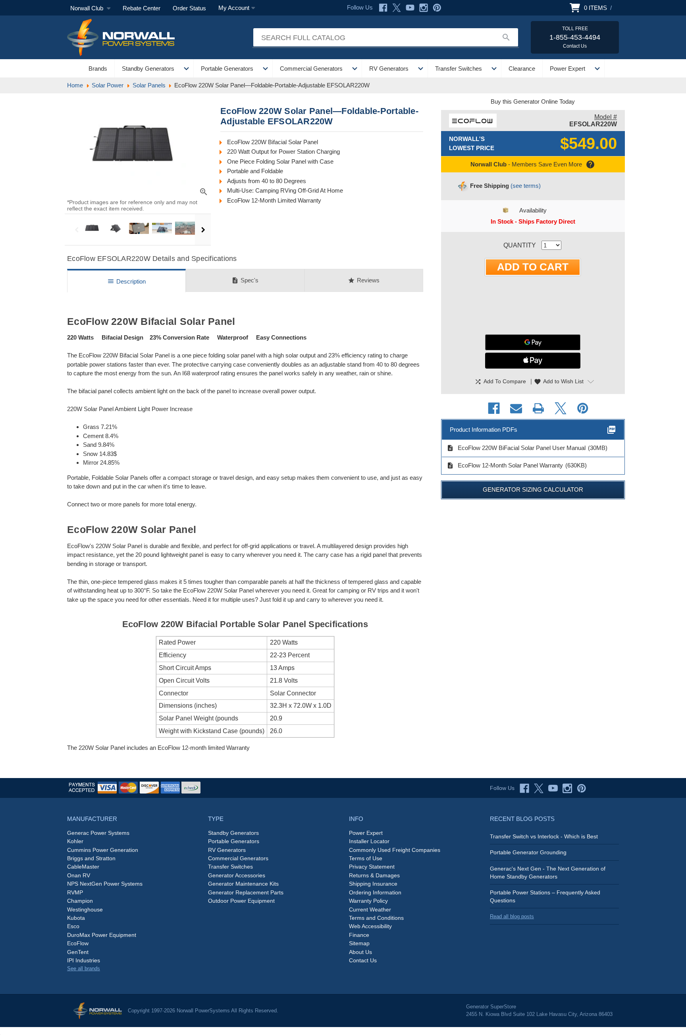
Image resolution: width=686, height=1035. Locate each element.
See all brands (83, 968)
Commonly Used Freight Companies (394, 850)
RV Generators (389, 68)
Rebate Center (141, 8)
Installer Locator (369, 841)
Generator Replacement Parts (245, 892)
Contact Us (363, 960)
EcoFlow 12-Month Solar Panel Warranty (505, 465)
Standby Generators (148, 68)
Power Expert (567, 68)
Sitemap (359, 943)
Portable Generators (227, 68)
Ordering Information (375, 892)
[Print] (538, 408)
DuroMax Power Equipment (101, 935)
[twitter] (539, 788)
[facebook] (524, 788)
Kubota (76, 918)
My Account (233, 7)
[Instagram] (424, 8)
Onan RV (78, 875)
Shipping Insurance (373, 884)
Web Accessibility (370, 926)
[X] (397, 8)
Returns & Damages (374, 875)
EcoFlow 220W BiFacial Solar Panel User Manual (516, 448)
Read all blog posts (512, 916)
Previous (77, 229)
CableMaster (83, 866)
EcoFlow (78, 943)
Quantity (519, 245)
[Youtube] (410, 8)
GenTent (78, 952)
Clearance (522, 68)
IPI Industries (83, 960)
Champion (80, 901)
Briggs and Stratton (91, 858)
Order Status (189, 8)
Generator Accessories (236, 875)
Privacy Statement (372, 866)
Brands (98, 68)
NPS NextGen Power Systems (105, 884)
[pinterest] (581, 788)
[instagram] (567, 788)
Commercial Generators (311, 68)
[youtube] (553, 788)
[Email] (516, 408)
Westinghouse (85, 909)
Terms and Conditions (376, 918)
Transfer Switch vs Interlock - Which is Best (544, 836)
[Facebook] (383, 8)
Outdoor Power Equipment (241, 901)
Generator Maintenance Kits (243, 884)
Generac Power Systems (98, 833)
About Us (360, 952)
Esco (73, 926)
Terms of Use (365, 858)
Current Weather (370, 909)
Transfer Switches (458, 68)
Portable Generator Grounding (528, 852)
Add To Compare (500, 381)
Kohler (75, 841)
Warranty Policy (368, 901)
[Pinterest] (437, 8)
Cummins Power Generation (102, 850)
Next (203, 229)
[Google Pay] (532, 342)
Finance (359, 935)
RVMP (75, 892)
